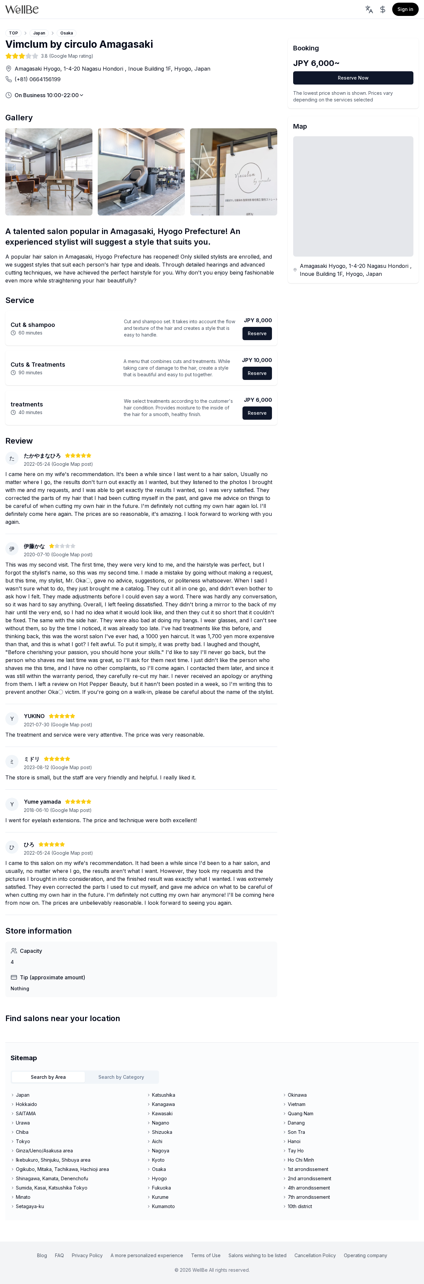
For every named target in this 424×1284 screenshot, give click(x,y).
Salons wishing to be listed (258, 1255)
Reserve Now (353, 78)
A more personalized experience (147, 1255)
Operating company (365, 1255)
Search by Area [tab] (48, 1077)
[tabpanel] (212, 1151)
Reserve (257, 333)
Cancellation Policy (315, 1255)
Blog (42, 1255)
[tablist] (85, 1077)
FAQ (59, 1255)
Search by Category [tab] (121, 1077)
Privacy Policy (87, 1255)
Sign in (405, 9)
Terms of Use (206, 1255)
